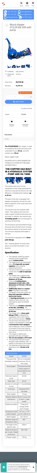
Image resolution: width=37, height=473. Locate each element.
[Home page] (4, 4)
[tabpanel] (18, 292)
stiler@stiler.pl (12, 17)
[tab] (18, 135)
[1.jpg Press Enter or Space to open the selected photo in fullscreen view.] (18, 49)
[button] (11, 123)
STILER (23, 114)
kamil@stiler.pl (26, 14)
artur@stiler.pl (26, 12)
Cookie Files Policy (23, 466)
